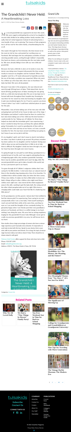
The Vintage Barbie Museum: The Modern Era (57, 372)
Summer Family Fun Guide (47, 416)
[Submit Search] (44, 7)
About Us (34, 408)
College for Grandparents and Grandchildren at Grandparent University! (58, 325)
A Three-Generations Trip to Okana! (56, 228)
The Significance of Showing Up (56, 301)
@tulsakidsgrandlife (54, 94)
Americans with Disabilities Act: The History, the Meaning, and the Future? (57, 252)
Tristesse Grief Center (8, 239)
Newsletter (35, 414)
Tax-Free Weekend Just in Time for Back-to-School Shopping (38, 318)
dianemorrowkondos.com (59, 81)
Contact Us (17, 405)
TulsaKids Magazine (35, 3)
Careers (34, 405)
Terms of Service (39, 428)
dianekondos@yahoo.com (55, 89)
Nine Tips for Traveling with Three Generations (57, 348)
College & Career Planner (46, 410)
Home (17, 397)
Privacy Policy (31, 428)
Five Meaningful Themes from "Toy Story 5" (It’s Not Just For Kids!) (58, 278)
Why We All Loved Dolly (8, 314)
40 (59, 382)
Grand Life (11, 292)
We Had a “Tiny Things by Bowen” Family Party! (23, 316)
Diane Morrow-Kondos (17, 22)
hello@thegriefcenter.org (13, 244)
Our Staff (34, 411)
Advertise (34, 399)
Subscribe (18, 402)
